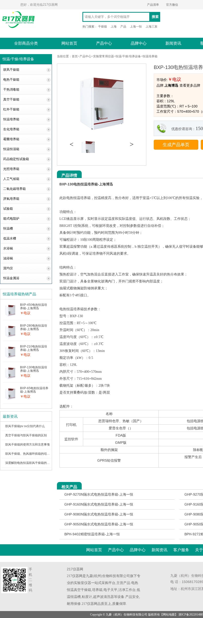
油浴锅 (8, 258)
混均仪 (8, 268)
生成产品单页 (176, 144)
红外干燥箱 (11, 109)
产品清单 (153, 4)
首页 (75, 56)
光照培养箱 (11, 169)
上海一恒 (136, 26)
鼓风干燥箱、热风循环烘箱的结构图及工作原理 (36, 453)
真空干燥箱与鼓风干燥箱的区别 (26, 435)
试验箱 (8, 208)
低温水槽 (9, 238)
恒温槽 (8, 228)
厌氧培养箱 (11, 199)
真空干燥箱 (11, 99)
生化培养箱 (11, 129)
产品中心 (104, 43)
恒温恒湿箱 (11, 149)
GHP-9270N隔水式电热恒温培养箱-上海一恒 (98, 494)
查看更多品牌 (189, 85)
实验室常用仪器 (103, 56)
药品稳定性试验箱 (16, 159)
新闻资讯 (173, 43)
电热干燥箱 (11, 79)
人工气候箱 (11, 179)
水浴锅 (8, 248)
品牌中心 (139, 43)
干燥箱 (102, 26)
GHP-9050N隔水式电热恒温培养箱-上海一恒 (98, 524)
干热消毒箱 (11, 89)
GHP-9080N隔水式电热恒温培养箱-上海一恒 (98, 514)
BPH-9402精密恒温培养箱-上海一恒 (92, 534)
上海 (114, 26)
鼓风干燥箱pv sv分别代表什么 (25, 426)
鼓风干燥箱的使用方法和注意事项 (27, 444)
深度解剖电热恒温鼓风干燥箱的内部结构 (32, 463)
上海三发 (151, 26)
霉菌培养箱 (11, 139)
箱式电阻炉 (11, 218)
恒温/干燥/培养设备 (128, 56)
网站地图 (169, 614)
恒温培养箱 (11, 119)
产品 (123, 26)
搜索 (155, 17)
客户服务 (181, 550)
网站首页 (69, 43)
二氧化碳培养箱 (14, 189)
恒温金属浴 (11, 278)
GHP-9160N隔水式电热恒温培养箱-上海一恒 (98, 504)
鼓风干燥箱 (11, 69)
